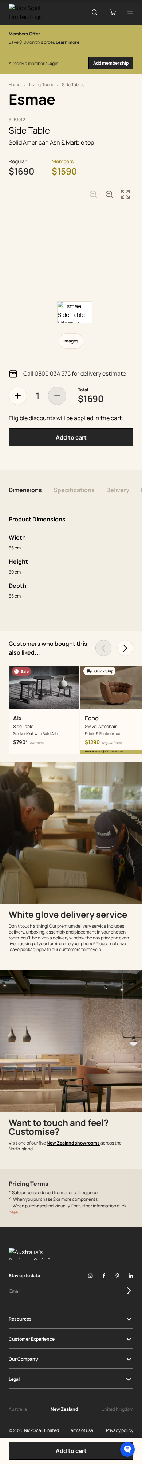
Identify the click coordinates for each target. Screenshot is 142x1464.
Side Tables (73, 85)
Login (53, 63)
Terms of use (80, 1430)
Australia (18, 1409)
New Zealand (64, 1409)
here (13, 1212)
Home (14, 85)
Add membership (111, 63)
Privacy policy (119, 1430)
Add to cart (71, 437)
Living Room (41, 85)
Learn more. (68, 42)
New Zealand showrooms (73, 1143)
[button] (127, 1449)
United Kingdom (117, 1409)
